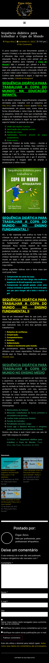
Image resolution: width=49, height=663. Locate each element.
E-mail (4, 601)
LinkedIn (18, 78)
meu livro (6, 105)
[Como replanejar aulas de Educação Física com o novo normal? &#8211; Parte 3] (33, 463)
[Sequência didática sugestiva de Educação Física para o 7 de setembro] (11, 463)
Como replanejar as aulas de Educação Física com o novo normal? (11, 502)
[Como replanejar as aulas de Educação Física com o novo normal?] (11, 492)
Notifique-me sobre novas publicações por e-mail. (25, 632)
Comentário (7, 563)
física (39, 105)
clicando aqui (8, 357)
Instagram (28, 78)
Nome (4, 592)
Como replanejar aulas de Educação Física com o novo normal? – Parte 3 (32, 472)
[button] (24, 23)
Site (2, 611)
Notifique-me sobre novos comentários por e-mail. (25, 628)
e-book (26, 105)
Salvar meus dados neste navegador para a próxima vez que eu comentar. (23, 623)
